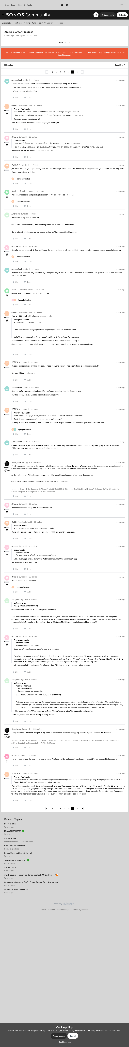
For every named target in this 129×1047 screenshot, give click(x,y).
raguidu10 (15, 755)
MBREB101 (16, 165)
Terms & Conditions (47, 909)
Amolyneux (15, 213)
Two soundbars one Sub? (15, 860)
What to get (36, 23)
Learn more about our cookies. (108, 1030)
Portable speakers (11, 848)
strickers (14, 137)
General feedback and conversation (18, 841)
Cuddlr (14, 105)
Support (21, 5)
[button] (2, 15)
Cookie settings (63, 909)
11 (73, 72)
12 (77, 72)
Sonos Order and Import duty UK (18, 853)
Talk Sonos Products (21, 23)
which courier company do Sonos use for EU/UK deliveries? (30, 875)
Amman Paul (16, 80)
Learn (13, 5)
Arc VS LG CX (10, 867)
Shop (7, 5)
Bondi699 (15, 191)
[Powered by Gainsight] (64, 904)
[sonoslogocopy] (64, 5)
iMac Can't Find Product (14, 845)
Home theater (9, 863)
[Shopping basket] (121, 5)
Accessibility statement (80, 909)
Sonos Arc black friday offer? (16, 889)
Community (6, 23)
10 (69, 72)
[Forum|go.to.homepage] (28, 14)
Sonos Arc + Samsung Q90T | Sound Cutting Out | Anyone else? (31, 882)
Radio (29, 5)
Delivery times (10, 823)
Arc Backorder (10, 838)
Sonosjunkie (16, 462)
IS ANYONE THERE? (12, 831)
